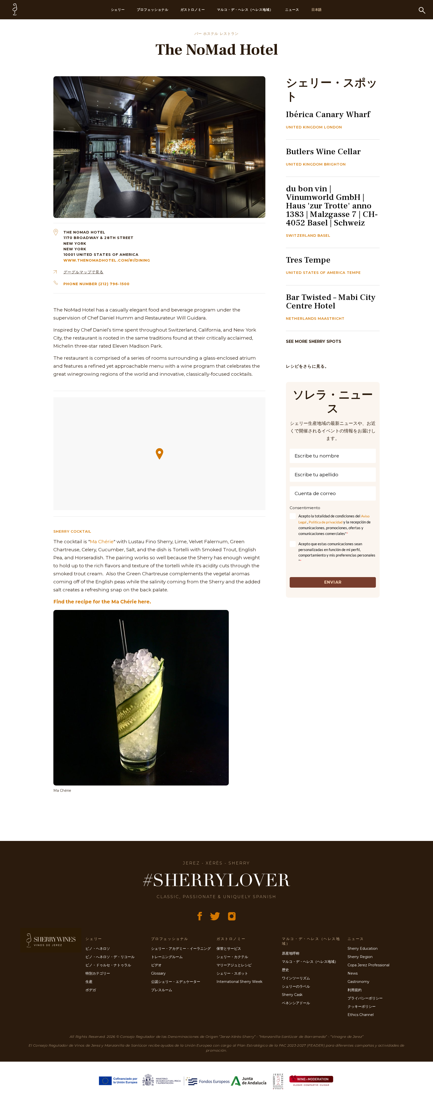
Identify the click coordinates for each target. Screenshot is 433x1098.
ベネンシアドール (296, 1003)
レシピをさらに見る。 (307, 366)
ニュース (292, 10)
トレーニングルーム (167, 957)
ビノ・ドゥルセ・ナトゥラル (108, 965)
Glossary (158, 973)
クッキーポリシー (362, 1006)
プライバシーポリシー (365, 998)
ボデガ (90, 990)
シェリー (118, 10)
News (353, 973)
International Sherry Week (239, 981)
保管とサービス (228, 948)
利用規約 (355, 990)
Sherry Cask (292, 994)
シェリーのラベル (296, 986)
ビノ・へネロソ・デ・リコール (110, 957)
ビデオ (156, 965)
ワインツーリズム (296, 978)
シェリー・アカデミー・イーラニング (181, 948)
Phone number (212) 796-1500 (96, 284)
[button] (159, 453)
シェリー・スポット (232, 973)
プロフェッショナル (152, 10)
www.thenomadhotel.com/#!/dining (106, 260)
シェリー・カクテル (232, 957)
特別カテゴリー (97, 973)
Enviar (333, 582)
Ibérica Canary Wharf (328, 114)
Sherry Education (363, 948)
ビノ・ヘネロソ (97, 948)
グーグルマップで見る (83, 272)
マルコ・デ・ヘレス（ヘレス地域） (245, 10)
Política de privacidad (326, 522)
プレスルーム (161, 990)
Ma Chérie (102, 541)
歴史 (285, 970)
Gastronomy (358, 981)
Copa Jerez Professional (368, 965)
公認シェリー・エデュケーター (175, 981)
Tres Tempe (308, 259)
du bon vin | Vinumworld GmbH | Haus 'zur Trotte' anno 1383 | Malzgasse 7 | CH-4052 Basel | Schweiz (332, 205)
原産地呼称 (290, 953)
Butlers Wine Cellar (323, 151)
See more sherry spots (313, 341)
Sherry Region (360, 957)
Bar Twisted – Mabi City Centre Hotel (331, 301)
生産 (88, 981)
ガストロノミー (192, 10)
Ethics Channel (361, 1014)
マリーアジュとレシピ (234, 965)
